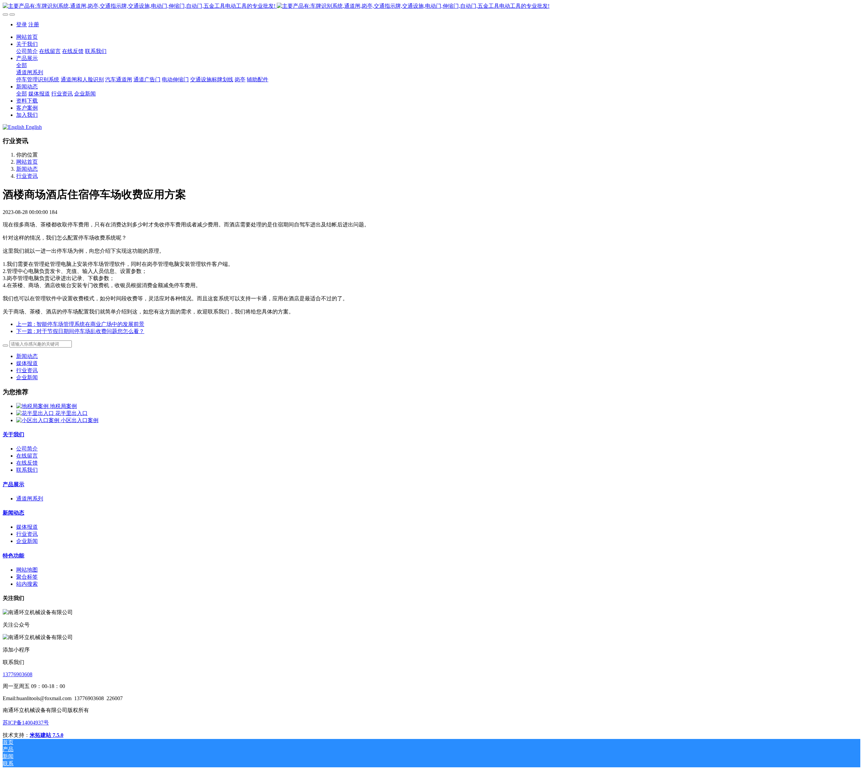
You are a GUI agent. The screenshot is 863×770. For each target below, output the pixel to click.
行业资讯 (27, 176)
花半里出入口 (71, 413)
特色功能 (13, 555)
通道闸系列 (29, 498)
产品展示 (13, 484)
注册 (33, 24)
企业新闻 (27, 377)
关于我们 (13, 434)
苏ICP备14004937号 (26, 722)
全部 (21, 65)
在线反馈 (27, 463)
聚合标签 (27, 577)
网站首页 (27, 37)
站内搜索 (27, 584)
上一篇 (80, 324)
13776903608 (17, 674)
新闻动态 (27, 169)
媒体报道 (27, 363)
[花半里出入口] (35, 413)
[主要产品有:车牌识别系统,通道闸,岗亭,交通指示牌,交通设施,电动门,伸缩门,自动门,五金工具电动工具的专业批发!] (431, 6)
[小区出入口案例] (38, 420)
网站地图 (27, 570)
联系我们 (27, 470)
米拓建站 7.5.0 (46, 735)
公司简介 (27, 448)
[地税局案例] (33, 406)
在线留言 (27, 456)
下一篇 (80, 331)
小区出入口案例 (79, 420)
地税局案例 (63, 406)
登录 (21, 24)
